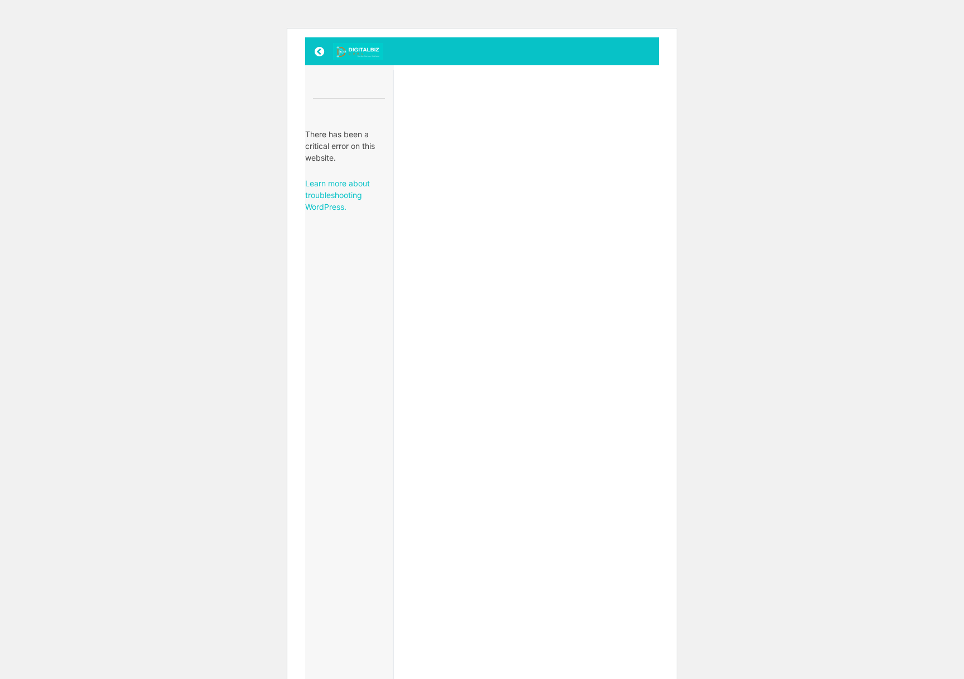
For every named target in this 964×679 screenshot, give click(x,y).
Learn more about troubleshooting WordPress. (337, 195)
